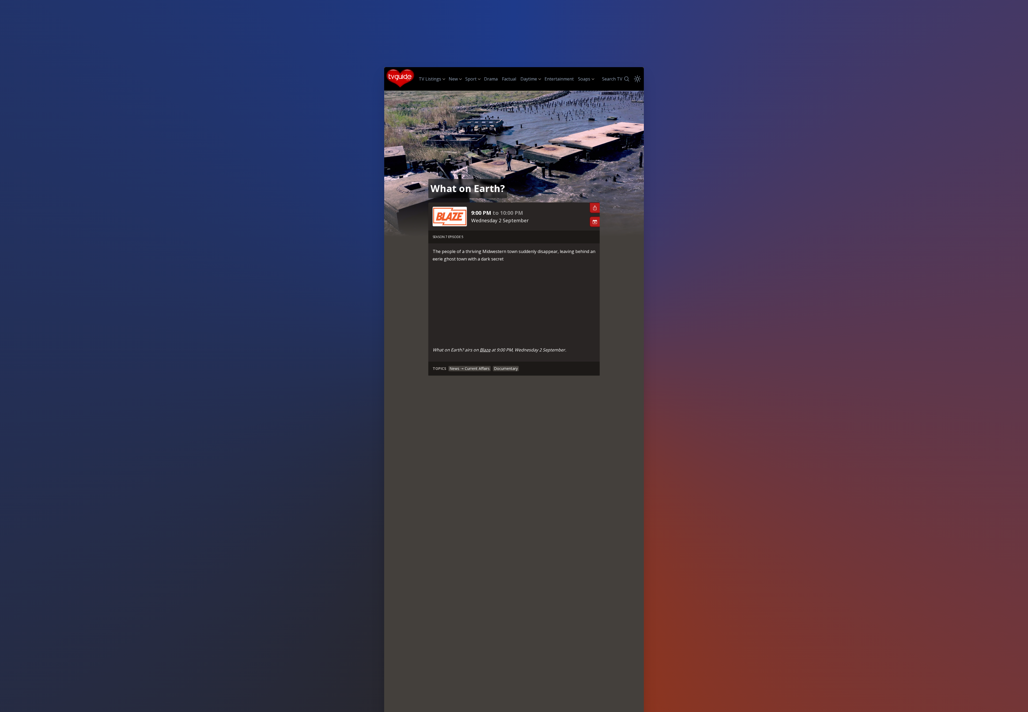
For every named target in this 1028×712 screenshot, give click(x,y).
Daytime (528, 79)
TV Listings (430, 79)
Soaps (584, 79)
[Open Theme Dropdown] (637, 79)
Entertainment (559, 79)
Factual (509, 79)
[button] (594, 207)
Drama (491, 79)
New (453, 79)
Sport (471, 79)
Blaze (485, 350)
